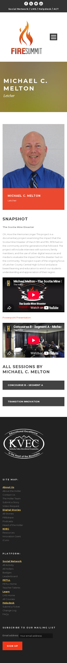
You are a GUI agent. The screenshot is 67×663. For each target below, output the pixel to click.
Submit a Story (11, 502)
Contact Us (9, 494)
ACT (56, 9)
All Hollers (8, 568)
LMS (33, 9)
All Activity (8, 565)
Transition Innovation (24, 401)
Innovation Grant (12, 536)
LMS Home (9, 595)
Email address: (11, 635)
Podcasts (8, 521)
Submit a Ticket (11, 606)
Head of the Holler (13, 525)
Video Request (11, 506)
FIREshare (8, 517)
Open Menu (53, 37)
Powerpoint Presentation (17, 317)
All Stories (8, 513)
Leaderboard (10, 576)
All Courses (9, 599)
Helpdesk (45, 9)
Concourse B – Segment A (25, 385)
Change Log (9, 610)
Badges (7, 572)
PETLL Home (10, 583)
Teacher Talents (11, 587)
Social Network (18, 9)
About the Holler (12, 491)
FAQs (6, 614)
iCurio (6, 540)
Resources (8, 532)
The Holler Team (12, 498)
